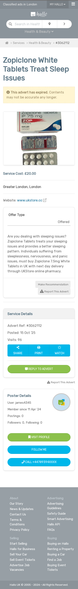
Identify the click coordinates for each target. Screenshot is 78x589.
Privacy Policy (19, 530)
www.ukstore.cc (29, 200)
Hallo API (53, 524)
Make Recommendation (52, 284)
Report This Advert (56, 291)
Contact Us (18, 514)
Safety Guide (56, 513)
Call (41, 462)
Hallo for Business (22, 549)
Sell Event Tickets (22, 560)
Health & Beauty (40, 43)
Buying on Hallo (58, 543)
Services (19, 43)
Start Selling (18, 543)
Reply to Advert (40, 369)
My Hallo (57, 4)
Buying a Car (56, 554)
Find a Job (54, 560)
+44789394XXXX (44, 462)
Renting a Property (60, 549)
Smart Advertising (60, 519)
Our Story (16, 503)
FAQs (51, 530)
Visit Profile (40, 437)
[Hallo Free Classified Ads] (39, 14)
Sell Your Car (18, 554)
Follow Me (39, 449)
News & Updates (21, 509)
